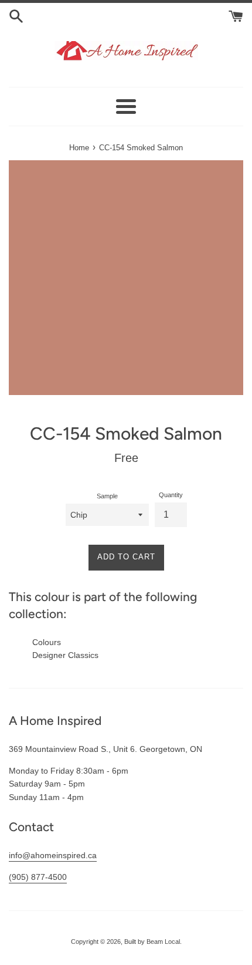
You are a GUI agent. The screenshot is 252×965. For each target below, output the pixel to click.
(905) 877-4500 (38, 877)
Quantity (171, 494)
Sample (107, 496)
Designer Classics (65, 655)
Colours (46, 642)
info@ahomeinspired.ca (53, 855)
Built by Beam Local (152, 941)
